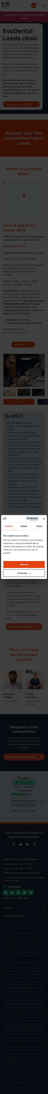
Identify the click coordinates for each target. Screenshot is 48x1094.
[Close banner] (44, 519)
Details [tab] (24, 526)
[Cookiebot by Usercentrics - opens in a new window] (28, 518)
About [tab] (39, 526)
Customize (22, 573)
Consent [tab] (9, 526)
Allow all (24, 564)
